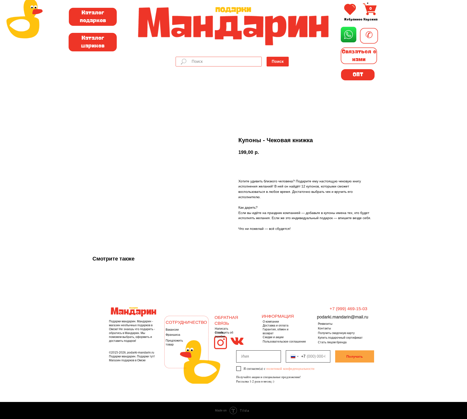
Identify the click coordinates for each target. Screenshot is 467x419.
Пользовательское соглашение (284, 341)
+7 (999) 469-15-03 (348, 308)
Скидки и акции (273, 337)
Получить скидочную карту (336, 333)
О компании (271, 321)
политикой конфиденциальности (290, 368)
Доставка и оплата (275, 325)
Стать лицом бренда (332, 342)
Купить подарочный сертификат (340, 337)
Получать (354, 356)
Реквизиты (325, 324)
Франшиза (173, 334)
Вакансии (172, 329)
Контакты (324, 328)
